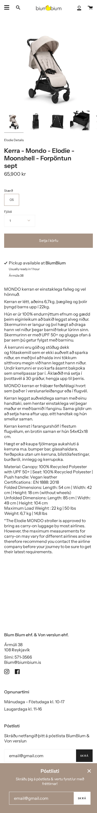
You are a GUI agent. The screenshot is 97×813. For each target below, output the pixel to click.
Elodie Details (14, 140)
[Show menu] (6, 7)
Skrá (84, 755)
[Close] (89, 771)
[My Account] (79, 7)
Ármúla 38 (16, 275)
